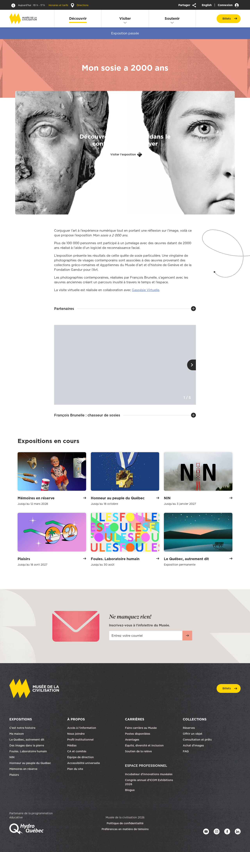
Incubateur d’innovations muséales (148, 774)
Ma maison (16, 734)
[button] (191, 365)
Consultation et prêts (197, 740)
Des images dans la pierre (26, 745)
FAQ (186, 751)
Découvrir (78, 18)
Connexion (225, 5)
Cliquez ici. (152, 166)
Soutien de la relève (138, 751)
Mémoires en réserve (23, 769)
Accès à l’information (81, 728)
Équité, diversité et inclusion (144, 745)
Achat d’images (193, 745)
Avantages (132, 740)
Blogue (130, 790)
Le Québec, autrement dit (26, 740)
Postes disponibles (137, 734)
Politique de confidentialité (125, 823)
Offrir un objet (193, 734)
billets (226, 19)
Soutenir (172, 18)
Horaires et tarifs (43, 5)
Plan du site (75, 769)
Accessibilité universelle (83, 763)
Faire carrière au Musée (141, 728)
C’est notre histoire (22, 728)
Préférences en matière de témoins (125, 829)
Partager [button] (184, 5)
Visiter (125, 18)
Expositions (20, 719)
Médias (72, 745)
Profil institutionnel (80, 740)
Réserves (189, 728)
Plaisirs (14, 775)
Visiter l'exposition (123, 154)
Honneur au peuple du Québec (30, 763)
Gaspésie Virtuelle (145, 290)
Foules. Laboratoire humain (28, 751)
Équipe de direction (80, 757)
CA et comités (77, 751)
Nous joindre (76, 734)
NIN (11, 757)
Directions (82, 5)
